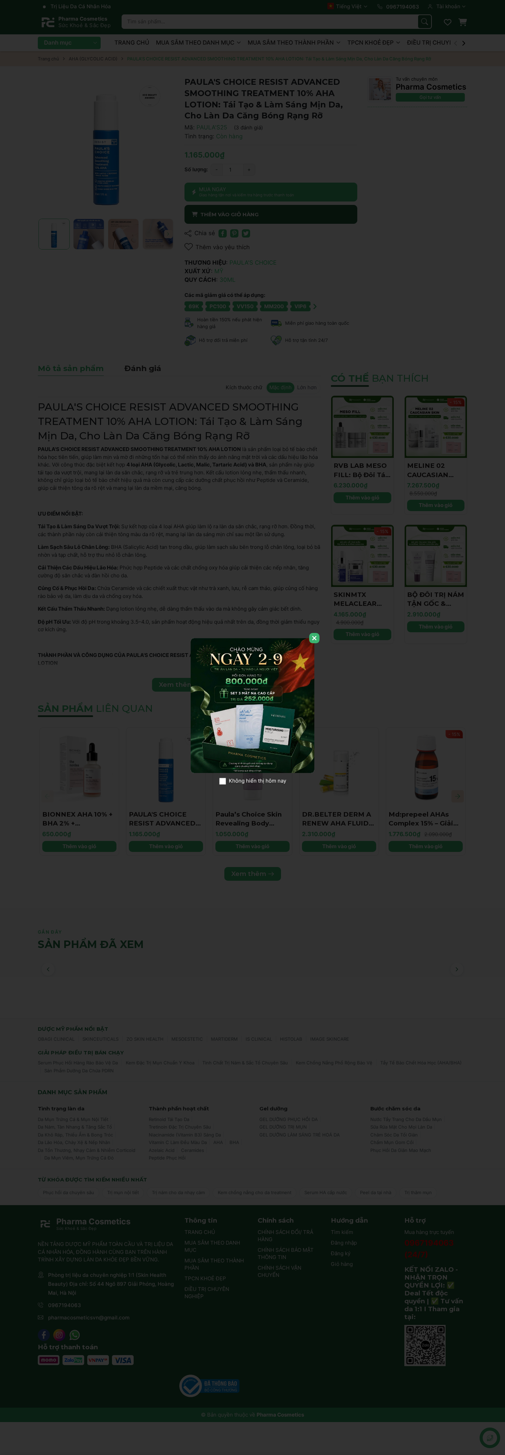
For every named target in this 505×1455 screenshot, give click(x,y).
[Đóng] (314, 638)
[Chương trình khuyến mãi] (252, 705)
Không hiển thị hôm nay (257, 781)
